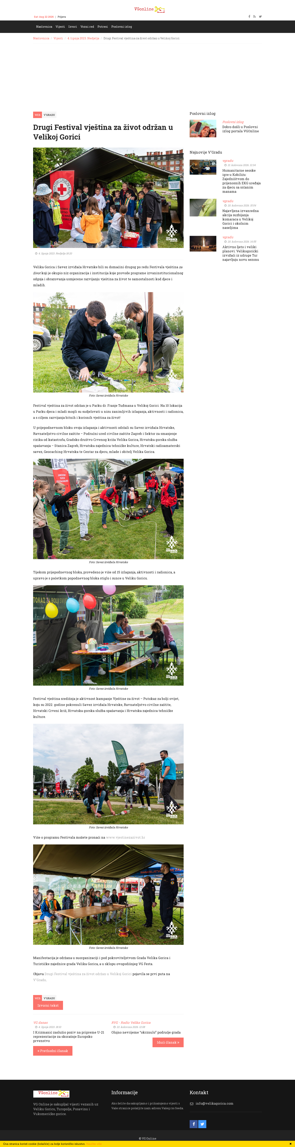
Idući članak (167, 1042)
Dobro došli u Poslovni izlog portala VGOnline (240, 129)
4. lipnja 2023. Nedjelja (83, 38)
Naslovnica (41, 38)
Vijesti (58, 38)
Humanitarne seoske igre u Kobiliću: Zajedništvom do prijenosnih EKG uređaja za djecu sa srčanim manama (241, 181)
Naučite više (94, 1143)
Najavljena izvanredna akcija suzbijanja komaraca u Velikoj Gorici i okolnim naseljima (240, 219)
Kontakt (74, 16)
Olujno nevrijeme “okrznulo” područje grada (146, 1032)
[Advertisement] (147, 73)
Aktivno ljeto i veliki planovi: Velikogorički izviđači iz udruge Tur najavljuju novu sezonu (240, 253)
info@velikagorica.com (214, 1103)
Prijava (62, 16)
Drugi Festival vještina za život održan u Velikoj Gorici (88, 974)
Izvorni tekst (48, 1005)
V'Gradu (49, 114)
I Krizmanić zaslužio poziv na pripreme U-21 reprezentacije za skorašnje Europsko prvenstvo (68, 1036)
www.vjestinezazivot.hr (125, 837)
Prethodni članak (53, 1051)
